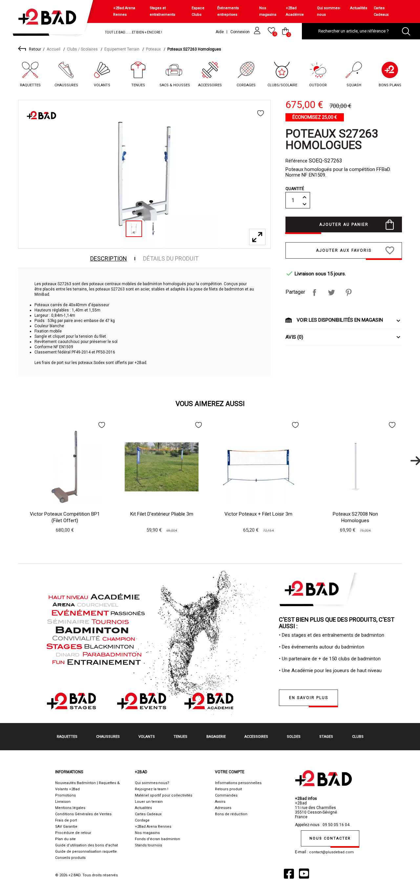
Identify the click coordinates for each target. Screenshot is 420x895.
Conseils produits (70, 858)
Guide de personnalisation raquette (86, 851)
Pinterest (348, 292)
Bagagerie (216, 737)
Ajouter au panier (343, 224)
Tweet (331, 292)
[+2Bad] (50, 19)
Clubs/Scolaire (282, 85)
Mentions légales (70, 808)
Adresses (223, 808)
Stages (326, 737)
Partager (314, 292)
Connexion (240, 32)
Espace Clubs (198, 11)
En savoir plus (308, 697)
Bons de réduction (231, 814)
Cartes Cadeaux (381, 11)
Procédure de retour (73, 833)
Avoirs (220, 801)
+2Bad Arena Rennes (124, 11)
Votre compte (229, 772)
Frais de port (66, 820)
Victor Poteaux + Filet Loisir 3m (258, 514)
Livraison (63, 801)
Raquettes (30, 85)
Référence (296, 160)
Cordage (142, 820)
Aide (220, 32)
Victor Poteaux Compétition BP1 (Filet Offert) (65, 517)
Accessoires (210, 85)
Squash (353, 85)
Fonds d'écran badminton (157, 839)
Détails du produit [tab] (171, 258)
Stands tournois (148, 845)
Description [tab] (108, 258)
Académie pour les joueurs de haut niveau (336, 670)
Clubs (358, 737)
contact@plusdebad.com (331, 852)
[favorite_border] (260, 113)
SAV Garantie (66, 826)
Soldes (294, 737)
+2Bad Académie (295, 11)
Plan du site (65, 839)
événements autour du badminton (327, 647)
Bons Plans (390, 85)
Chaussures (66, 85)
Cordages (246, 85)
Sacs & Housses (174, 85)
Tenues (138, 85)
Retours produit (228, 789)
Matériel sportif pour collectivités (163, 795)
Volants (102, 85)
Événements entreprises (228, 11)
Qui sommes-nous (329, 11)
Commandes (226, 795)
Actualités (358, 8)
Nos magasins (267, 11)
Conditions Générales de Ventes (83, 814)
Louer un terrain (149, 801)
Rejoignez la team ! (151, 789)
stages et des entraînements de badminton (337, 635)
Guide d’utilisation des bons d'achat (86, 845)
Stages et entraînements (162, 11)
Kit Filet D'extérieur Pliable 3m (161, 514)
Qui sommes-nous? (152, 783)
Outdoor (318, 85)
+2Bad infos (306, 798)
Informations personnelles (238, 783)
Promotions (65, 795)
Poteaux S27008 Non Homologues (355, 517)
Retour (35, 49)
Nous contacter (330, 838)
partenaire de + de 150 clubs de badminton (335, 659)
